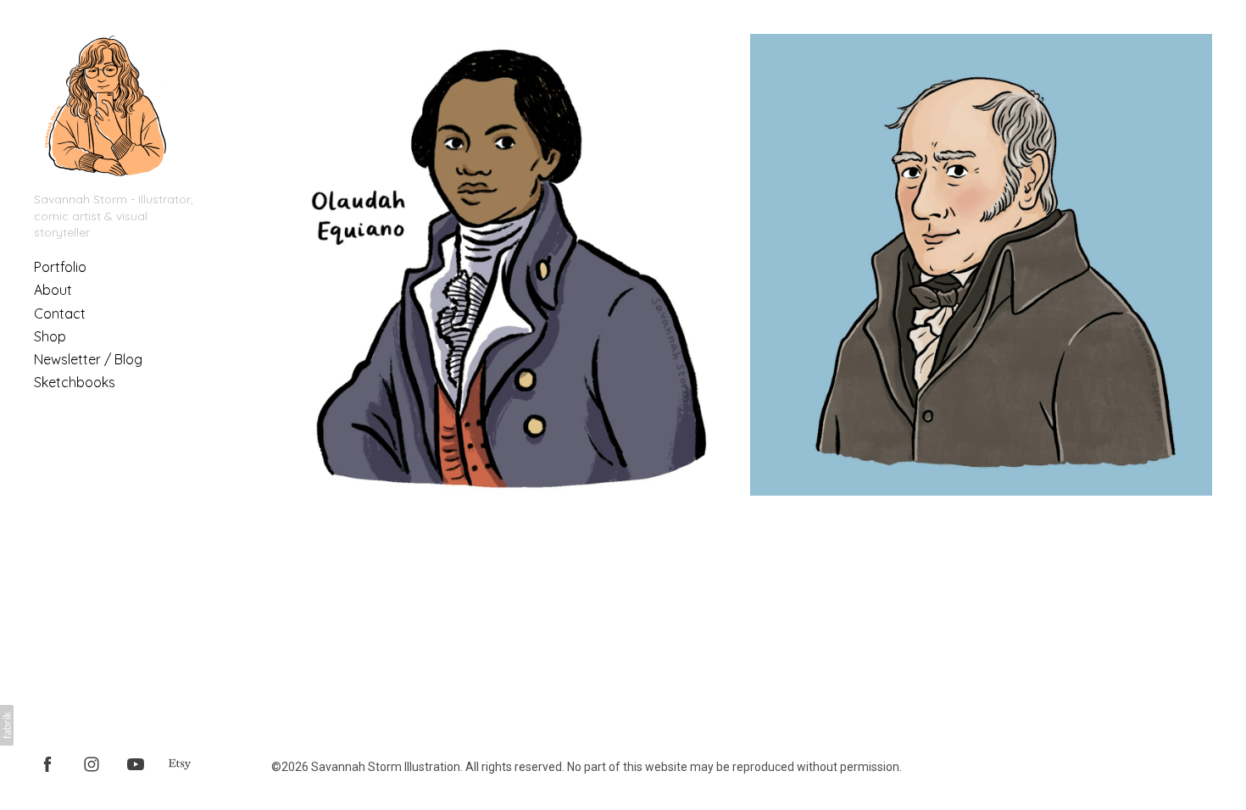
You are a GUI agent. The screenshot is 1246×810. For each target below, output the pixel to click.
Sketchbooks (74, 382)
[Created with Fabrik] (7, 725)
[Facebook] (47, 763)
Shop (50, 336)
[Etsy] (179, 763)
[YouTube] (135, 763)
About (53, 289)
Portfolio (60, 266)
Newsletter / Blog (88, 359)
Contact (60, 313)
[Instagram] (91, 763)
